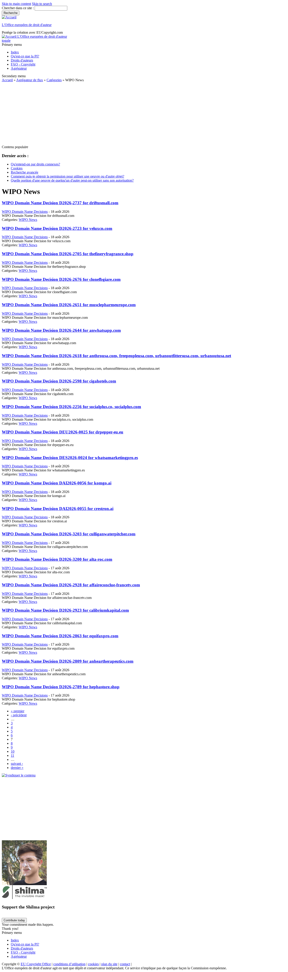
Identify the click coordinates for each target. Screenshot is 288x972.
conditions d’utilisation (69, 964)
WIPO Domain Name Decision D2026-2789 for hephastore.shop (60, 686)
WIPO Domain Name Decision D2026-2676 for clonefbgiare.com (61, 279)
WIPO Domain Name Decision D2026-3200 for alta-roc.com (57, 559)
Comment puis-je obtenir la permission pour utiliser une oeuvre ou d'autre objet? (67, 176)
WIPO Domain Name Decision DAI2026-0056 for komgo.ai (56, 483)
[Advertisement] (137, 113)
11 (12, 755)
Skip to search (42, 4)
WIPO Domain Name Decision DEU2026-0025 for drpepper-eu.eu (62, 432)
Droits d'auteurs (22, 60)
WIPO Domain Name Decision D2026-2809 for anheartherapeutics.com (67, 661)
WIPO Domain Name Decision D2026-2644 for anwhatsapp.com (61, 330)
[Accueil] (9, 17)
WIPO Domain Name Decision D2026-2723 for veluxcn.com (57, 228)
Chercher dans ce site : (18, 8)
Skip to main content (16, 4)
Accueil (7, 80)
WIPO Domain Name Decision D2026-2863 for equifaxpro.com (60, 635)
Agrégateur (19, 68)
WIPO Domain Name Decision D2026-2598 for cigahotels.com (59, 381)
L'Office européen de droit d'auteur (27, 25)
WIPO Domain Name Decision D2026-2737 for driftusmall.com (60, 202)
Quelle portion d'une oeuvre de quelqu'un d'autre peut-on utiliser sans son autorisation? (72, 180)
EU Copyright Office (36, 964)
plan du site (109, 964)
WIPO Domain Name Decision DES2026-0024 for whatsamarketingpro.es (70, 457)
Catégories (54, 80)
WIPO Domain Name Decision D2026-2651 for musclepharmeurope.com (69, 304)
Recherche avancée (24, 172)
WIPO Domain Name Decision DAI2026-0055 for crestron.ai (57, 508)
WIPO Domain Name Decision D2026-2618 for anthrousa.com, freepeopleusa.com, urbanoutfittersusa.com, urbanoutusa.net (116, 355)
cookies (93, 964)
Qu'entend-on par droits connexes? (35, 164)
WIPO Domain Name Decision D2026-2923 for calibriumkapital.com (65, 610)
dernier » (17, 768)
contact (125, 964)
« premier (17, 711)
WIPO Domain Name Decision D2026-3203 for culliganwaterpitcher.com (68, 534)
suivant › (17, 763)
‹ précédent (19, 715)
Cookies (16, 168)
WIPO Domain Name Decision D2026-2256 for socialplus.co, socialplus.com (71, 406)
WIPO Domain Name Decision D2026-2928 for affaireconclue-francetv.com (71, 585)
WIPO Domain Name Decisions (25, 211)
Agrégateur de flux (29, 80)
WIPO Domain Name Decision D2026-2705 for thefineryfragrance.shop (67, 253)
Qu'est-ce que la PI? (25, 56)
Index (15, 52)
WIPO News (28, 220)
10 (12, 751)
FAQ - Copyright (23, 64)
